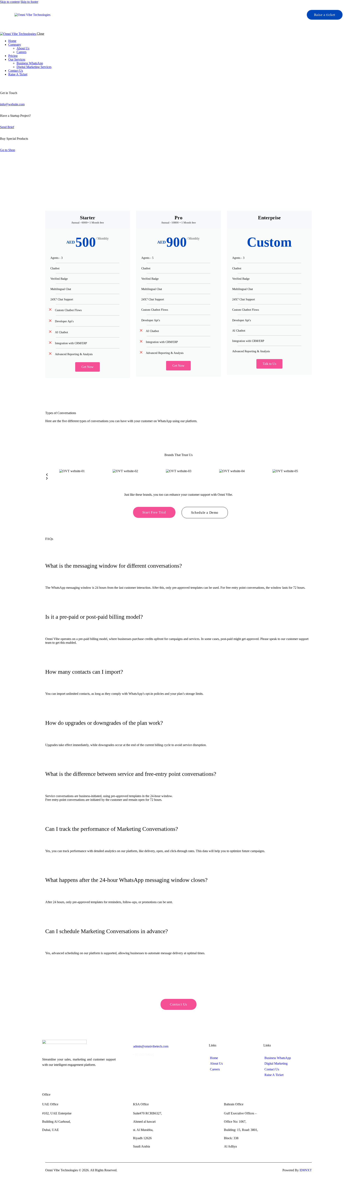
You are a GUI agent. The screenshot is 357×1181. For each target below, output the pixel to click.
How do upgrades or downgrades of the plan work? (104, 723)
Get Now (87, 367)
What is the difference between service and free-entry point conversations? (130, 774)
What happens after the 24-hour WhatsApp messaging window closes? (126, 880)
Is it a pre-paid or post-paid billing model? (94, 617)
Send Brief (7, 127)
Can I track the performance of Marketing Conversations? (111, 829)
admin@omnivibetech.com (150, 1046)
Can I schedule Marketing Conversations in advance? (106, 931)
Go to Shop (7, 150)
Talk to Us (269, 363)
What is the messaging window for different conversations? (113, 565)
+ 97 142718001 (143, 1054)
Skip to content (10, 2)
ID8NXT (306, 1170)
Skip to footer (29, 2)
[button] (178, 475)
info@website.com (12, 104)
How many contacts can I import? (84, 672)
